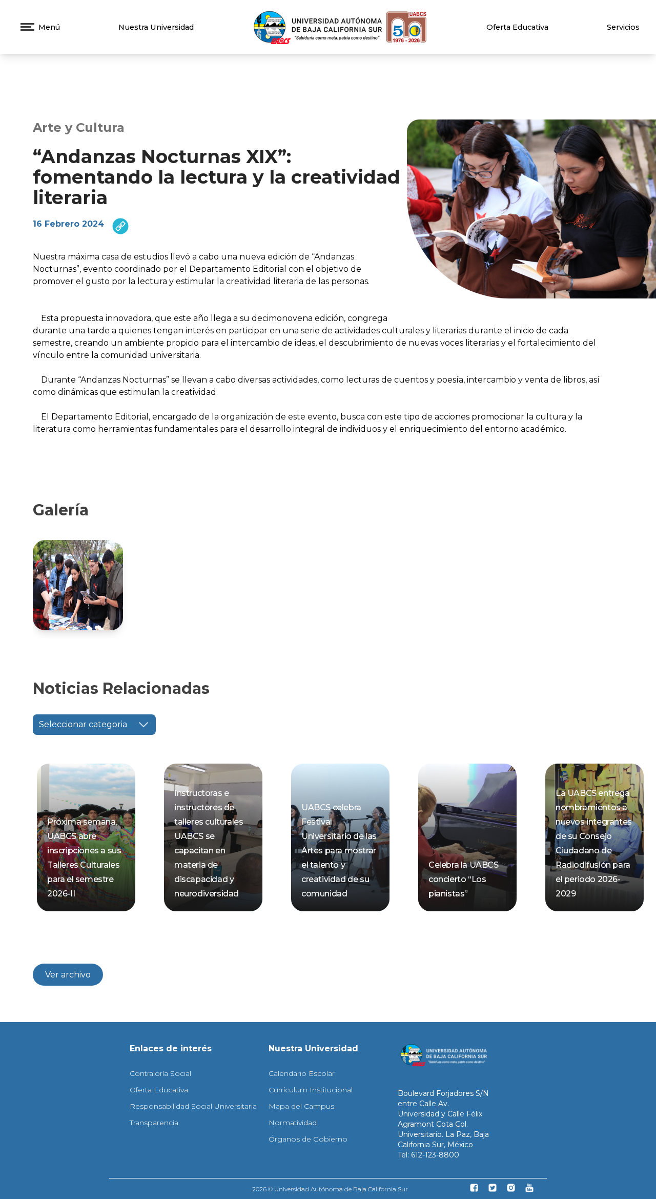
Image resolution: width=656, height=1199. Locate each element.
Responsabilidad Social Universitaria (193, 1106)
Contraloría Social (160, 1073)
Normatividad (293, 1122)
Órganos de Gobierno (308, 1139)
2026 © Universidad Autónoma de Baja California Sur (330, 1189)
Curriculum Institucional (311, 1089)
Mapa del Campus (301, 1106)
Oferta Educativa (517, 27)
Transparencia (154, 1122)
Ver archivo (68, 975)
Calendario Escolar (302, 1073)
